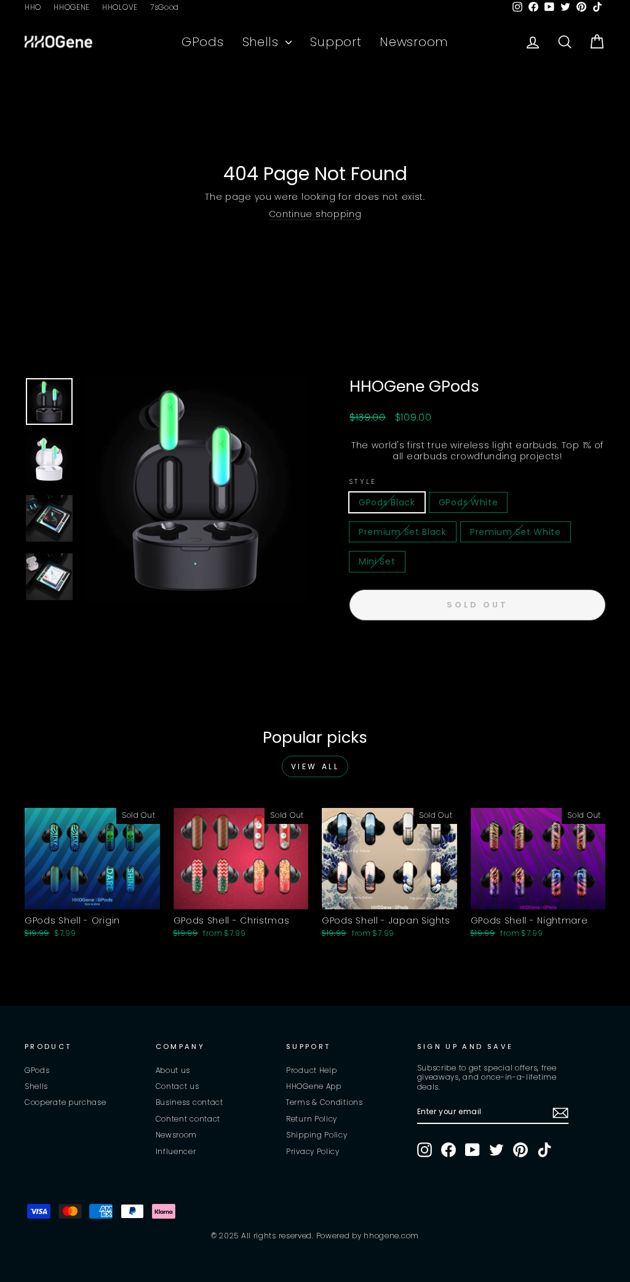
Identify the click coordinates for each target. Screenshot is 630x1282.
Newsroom (414, 41)
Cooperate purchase (65, 1102)
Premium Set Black (403, 532)
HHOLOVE (120, 7)
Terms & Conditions (324, 1102)
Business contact (189, 1102)
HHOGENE (72, 7)
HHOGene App (313, 1086)
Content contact (188, 1119)
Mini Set (377, 561)
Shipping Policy (317, 1135)
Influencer (176, 1152)
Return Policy (311, 1119)
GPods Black (387, 502)
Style (363, 481)
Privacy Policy (313, 1152)
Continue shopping (315, 214)
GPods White (468, 502)
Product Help (311, 1070)
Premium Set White (515, 532)
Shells (262, 41)
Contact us (177, 1086)
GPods (202, 41)
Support (335, 41)
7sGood (164, 7)
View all (315, 766)
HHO (33, 7)
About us (173, 1070)
